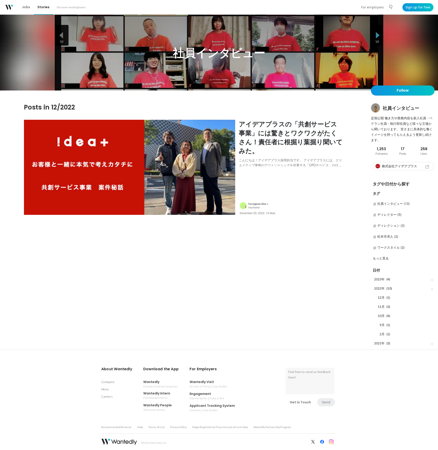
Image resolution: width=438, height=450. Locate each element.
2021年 (379, 343)
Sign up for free (418, 7)
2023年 (379, 279)
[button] (116, 369)
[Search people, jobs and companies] (391, 7)
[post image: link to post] (129, 167)
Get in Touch (300, 402)
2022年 (379, 288)
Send (326, 402)
